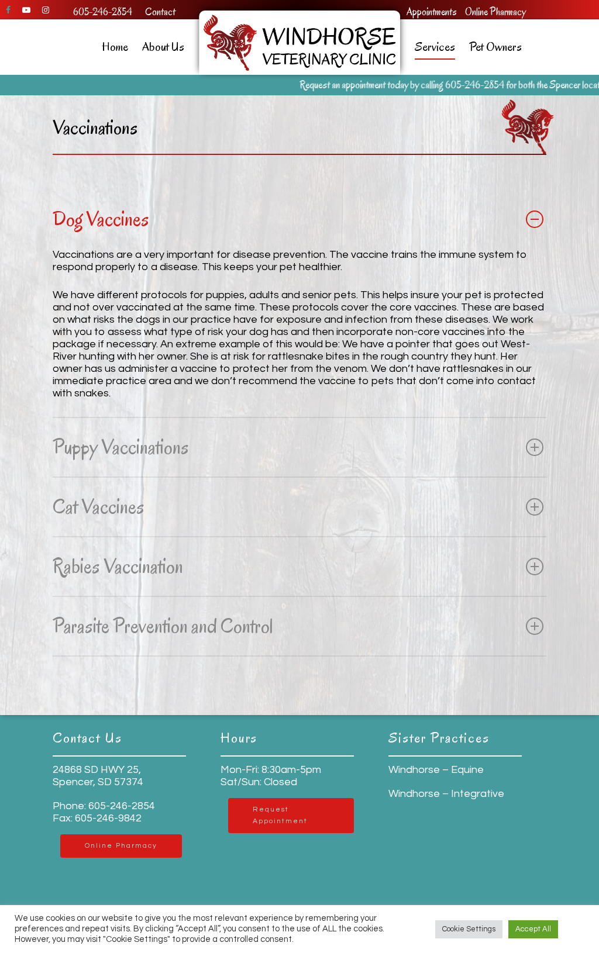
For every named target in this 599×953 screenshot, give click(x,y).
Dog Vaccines (101, 219)
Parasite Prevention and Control (163, 626)
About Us (163, 47)
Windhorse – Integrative (446, 793)
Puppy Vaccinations (121, 447)
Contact (160, 12)
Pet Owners (495, 47)
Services (435, 47)
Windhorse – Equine (436, 769)
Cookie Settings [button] (468, 929)
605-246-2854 (102, 12)
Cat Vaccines (98, 506)
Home (115, 47)
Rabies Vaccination (118, 566)
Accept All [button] (533, 929)
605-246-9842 (107, 818)
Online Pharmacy (495, 12)
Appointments (432, 12)
